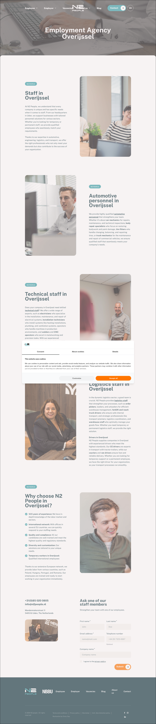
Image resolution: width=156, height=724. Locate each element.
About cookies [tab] (78, 352)
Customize (76, 378)
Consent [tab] (40, 352)
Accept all (113, 378)
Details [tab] (115, 352)
